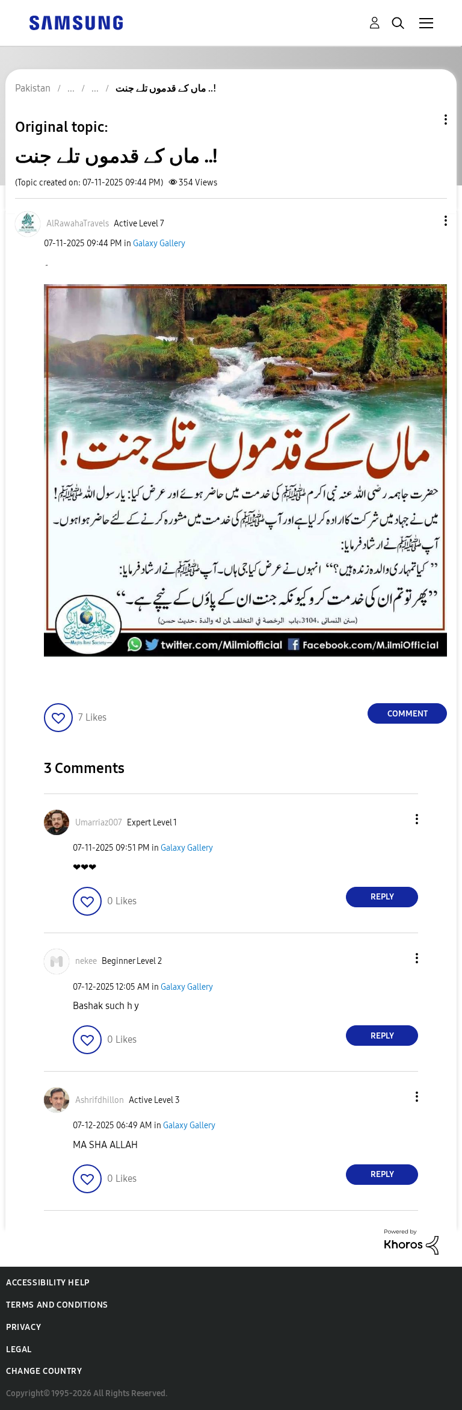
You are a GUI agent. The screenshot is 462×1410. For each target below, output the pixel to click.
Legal (19, 1349)
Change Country (44, 1371)
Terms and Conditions (57, 1305)
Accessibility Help (48, 1283)
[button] (426, 220)
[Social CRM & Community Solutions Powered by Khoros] (411, 1241)
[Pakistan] (76, 22)
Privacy (23, 1327)
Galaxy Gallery (159, 243)
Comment (407, 714)
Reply (382, 897)
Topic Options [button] (425, 119)
